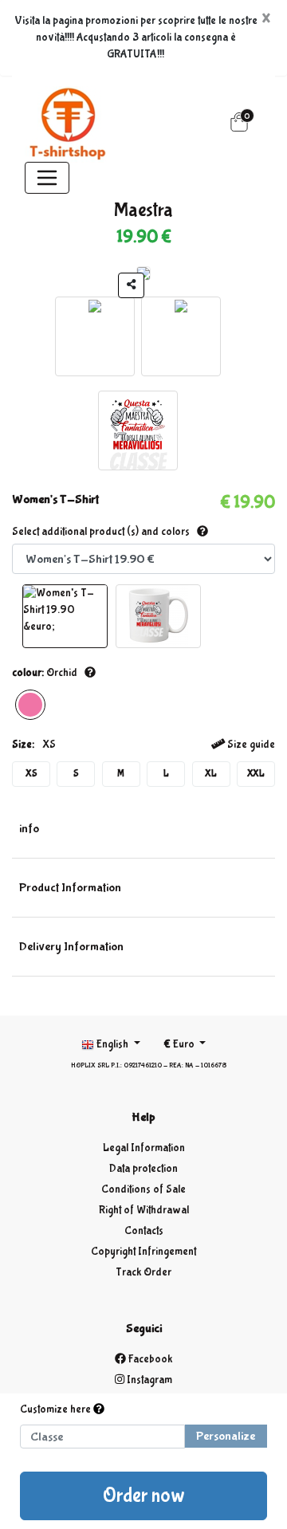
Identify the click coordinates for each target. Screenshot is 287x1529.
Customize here (56, 1409)
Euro (180, 1044)
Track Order (143, 1272)
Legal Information (144, 1148)
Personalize (225, 1436)
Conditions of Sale (143, 1189)
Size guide (250, 744)
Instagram (148, 1380)
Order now (144, 1495)
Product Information (70, 887)
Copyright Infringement (143, 1251)
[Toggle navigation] (47, 178)
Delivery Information (71, 946)
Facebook (149, 1359)
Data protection (143, 1168)
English (112, 1044)
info (29, 828)
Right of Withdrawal (144, 1210)
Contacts (143, 1230)
